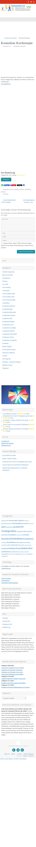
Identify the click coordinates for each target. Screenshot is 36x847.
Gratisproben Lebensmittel (11, 38)
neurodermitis (27, 542)
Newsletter (19, 754)
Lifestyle (4, 355)
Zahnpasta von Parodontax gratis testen (12, 672)
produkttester (6, 552)
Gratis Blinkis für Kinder (10, 413)
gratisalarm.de (5, 441)
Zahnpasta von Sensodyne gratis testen (11, 670)
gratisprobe (19, 526)
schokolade (26, 551)
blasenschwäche (5, 520)
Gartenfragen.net (6, 568)
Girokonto (31, 523)
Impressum (7, 754)
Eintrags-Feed (6, 621)
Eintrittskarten (6, 278)
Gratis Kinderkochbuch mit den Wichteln (8, 201)
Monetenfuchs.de (6, 445)
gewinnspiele (25, 523)
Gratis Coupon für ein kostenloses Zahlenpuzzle (16, 424)
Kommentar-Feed (7, 624)
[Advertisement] (18, 30)
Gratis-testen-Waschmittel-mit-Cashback (12, 674)
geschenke (4, 523)
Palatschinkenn (5, 580)
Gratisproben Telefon (8, 337)
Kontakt (13, 754)
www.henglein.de (5, 84)
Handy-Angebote (7, 346)
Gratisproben (5, 303)
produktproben (25, 548)
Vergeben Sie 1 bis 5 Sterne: (8, 175)
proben (22, 545)
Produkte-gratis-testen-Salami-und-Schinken (13, 683)
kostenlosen (28, 539)
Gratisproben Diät (7, 318)
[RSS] (33, 1)
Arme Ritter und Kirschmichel (9, 582)
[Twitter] (31, 1)
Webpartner (5, 368)
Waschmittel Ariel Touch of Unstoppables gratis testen (17, 416)
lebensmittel (20, 542)
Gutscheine (5, 343)
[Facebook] (28, 1)
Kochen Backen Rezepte (8, 349)
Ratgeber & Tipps (7, 365)
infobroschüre (19, 534)
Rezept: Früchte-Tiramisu (9, 458)
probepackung (28, 545)
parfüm (8, 545)
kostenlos (5, 538)
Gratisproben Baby (7, 309)
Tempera (25, 756)
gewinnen (9, 523)
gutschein (29, 531)
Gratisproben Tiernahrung (9, 340)
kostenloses (11, 542)
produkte (4, 548)
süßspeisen (3, 191)
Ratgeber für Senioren (7, 443)
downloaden (13, 520)
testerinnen (11, 554)
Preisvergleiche (6, 359)
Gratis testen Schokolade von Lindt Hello (12, 667)
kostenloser (4, 542)
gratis (3, 527)
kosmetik (26, 535)
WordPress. (31, 756)
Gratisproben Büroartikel (9, 312)
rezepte (22, 551)
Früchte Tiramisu (6, 578)
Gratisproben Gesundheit (9, 328)
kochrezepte (16, 189)
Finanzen (4, 281)
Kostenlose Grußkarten (8, 352)
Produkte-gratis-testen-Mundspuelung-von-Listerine (15, 687)
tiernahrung (17, 554)
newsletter (4, 545)
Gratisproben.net (7, 46)
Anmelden (5, 618)
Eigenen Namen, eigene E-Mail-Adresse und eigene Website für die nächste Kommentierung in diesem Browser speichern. (17, 245)
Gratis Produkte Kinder (8, 293)
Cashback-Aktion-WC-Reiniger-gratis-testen (13, 678)
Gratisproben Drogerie (8, 321)
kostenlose (21, 189)
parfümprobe (14, 545)
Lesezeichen (5, 194)
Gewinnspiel (16, 523)
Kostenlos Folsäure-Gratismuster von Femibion (16, 429)
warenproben (29, 554)
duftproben (26, 520)
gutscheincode (5, 535)
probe (19, 545)
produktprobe (12, 548)
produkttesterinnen (15, 551)
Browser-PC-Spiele (7, 275)
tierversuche (23, 554)
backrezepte (6, 189)
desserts (11, 189)
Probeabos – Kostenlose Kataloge (11, 362)
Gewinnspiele (6, 290)
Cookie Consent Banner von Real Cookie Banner (13, 759)
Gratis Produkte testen (8, 296)
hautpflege (12, 535)
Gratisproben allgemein (8, 306)
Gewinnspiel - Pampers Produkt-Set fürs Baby (15, 420)
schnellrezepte (28, 189)
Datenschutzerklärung (29, 754)
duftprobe (21, 520)
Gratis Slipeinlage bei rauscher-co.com (29, 201)
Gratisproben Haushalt (8, 331)
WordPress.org (6, 627)
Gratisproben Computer (8, 315)
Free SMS (5, 284)
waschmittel (4, 556)
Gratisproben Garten (7, 324)
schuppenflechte (5, 554)
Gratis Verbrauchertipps (8, 300)
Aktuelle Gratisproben (8, 272)
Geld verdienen (6, 287)
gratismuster (10, 527)
